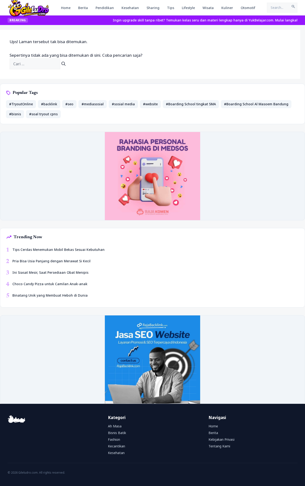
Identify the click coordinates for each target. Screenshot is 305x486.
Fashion (114, 439)
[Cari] (63, 64)
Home (66, 7)
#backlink (49, 104)
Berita (83, 7)
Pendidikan (105, 7)
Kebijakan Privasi (221, 439)
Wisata (208, 7)
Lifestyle (188, 7)
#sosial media (123, 104)
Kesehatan (130, 7)
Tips (170, 7)
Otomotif (248, 7)
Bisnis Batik (117, 432)
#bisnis (15, 114)
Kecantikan (116, 446)
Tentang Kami (219, 446)
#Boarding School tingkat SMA (191, 104)
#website (150, 104)
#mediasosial (92, 104)
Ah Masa (115, 426)
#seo (69, 104)
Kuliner (227, 7)
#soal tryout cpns (43, 114)
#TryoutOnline (21, 104)
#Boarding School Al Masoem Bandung (256, 104)
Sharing (153, 7)
